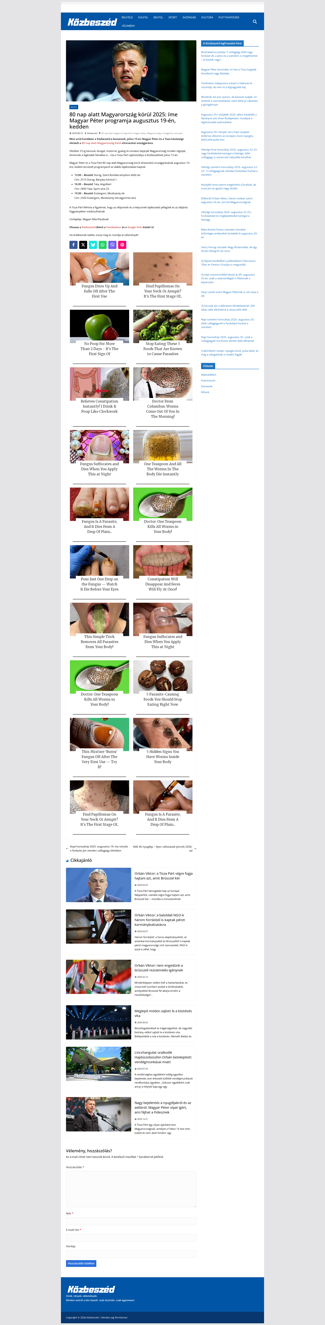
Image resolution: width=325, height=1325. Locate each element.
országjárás (167, 133)
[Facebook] (73, 245)
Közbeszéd (92, 133)
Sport (172, 17)
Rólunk (205, 392)
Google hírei (134, 227)
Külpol (143, 17)
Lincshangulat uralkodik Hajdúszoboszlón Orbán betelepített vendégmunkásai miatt (163, 1057)
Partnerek (206, 386)
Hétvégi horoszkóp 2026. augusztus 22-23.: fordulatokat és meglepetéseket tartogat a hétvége (226, 215)
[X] (83, 245)
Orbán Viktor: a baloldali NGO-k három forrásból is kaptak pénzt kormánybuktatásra (160, 920)
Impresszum (208, 380)
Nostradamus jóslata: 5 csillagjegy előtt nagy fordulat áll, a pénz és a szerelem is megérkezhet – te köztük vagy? (229, 55)
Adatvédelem (208, 374)
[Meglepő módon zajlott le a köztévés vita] (98, 1007)
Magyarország (154, 133)
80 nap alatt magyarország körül (116, 133)
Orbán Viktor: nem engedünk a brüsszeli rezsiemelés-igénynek (159, 967)
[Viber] (112, 245)
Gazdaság (189, 17)
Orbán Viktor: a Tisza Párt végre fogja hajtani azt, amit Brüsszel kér (164, 875)
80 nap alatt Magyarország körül (101, 143)
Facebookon (113, 227)
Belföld (127, 17)
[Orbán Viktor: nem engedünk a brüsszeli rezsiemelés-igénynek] (98, 961)
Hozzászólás (75, 1167)
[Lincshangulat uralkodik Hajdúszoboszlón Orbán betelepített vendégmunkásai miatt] (98, 1048)
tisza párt (178, 133)
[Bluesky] (93, 245)
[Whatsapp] (103, 245)
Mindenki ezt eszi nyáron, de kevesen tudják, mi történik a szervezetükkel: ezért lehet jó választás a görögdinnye (229, 100)
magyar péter (139, 133)
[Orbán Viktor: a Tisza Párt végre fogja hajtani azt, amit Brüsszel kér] (98, 869)
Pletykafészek (229, 17)
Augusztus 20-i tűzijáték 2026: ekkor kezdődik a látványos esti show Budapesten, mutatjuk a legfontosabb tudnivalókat (229, 118)
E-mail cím (73, 1230)
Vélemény (128, 25)
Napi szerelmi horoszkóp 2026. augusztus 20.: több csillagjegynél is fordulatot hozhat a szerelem (228, 323)
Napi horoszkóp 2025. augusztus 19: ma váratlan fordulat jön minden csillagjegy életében (99, 848)
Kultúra (207, 17)
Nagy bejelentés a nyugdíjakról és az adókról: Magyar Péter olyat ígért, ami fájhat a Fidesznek (163, 1107)
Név (69, 1213)
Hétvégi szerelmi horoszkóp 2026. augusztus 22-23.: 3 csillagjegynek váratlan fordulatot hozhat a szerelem (229, 170)
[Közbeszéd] (92, 21)
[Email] (122, 245)
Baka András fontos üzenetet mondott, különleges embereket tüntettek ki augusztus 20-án (229, 233)
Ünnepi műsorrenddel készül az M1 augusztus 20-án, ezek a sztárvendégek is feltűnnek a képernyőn (228, 278)
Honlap (70, 1246)
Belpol (158, 17)
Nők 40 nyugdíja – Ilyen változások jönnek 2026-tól (162, 848)
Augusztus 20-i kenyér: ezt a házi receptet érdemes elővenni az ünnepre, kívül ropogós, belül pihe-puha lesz (227, 135)
